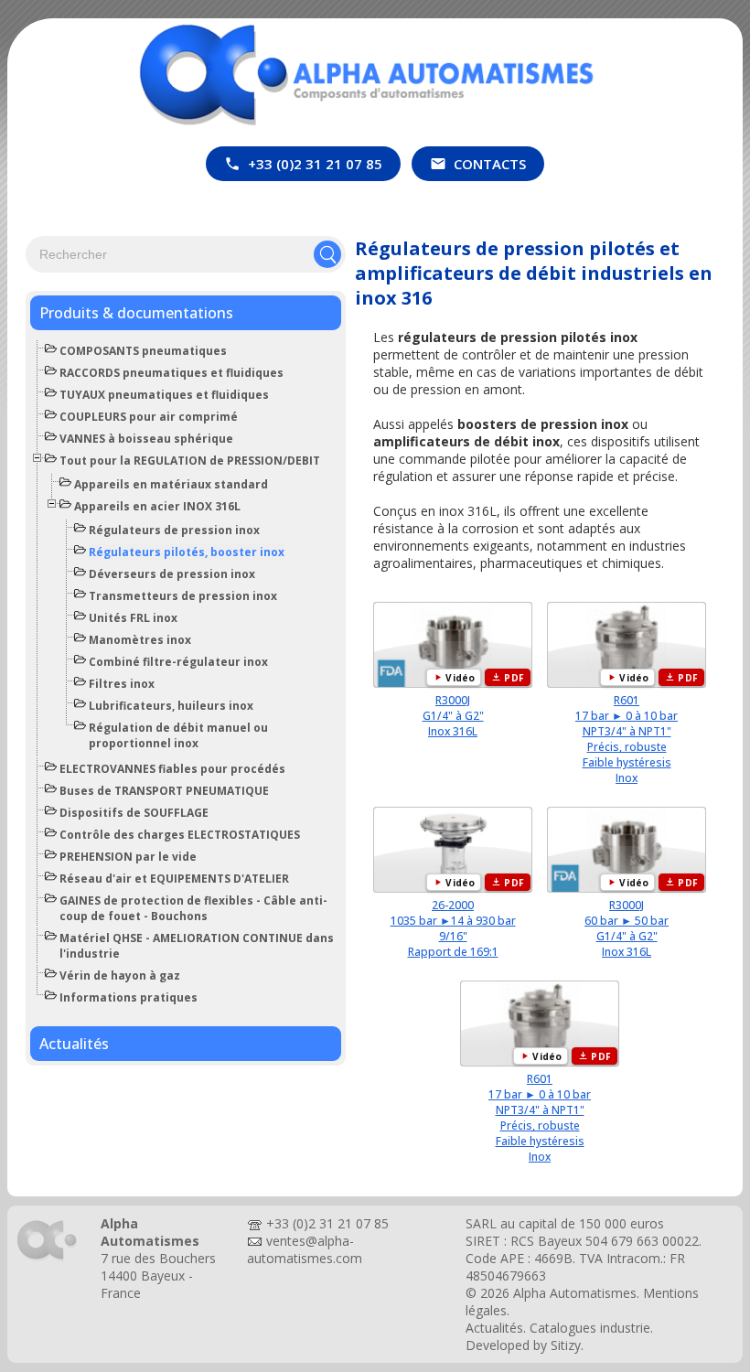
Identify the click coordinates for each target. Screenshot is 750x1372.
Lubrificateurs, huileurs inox (171, 705)
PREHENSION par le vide (128, 856)
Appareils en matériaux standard (171, 484)
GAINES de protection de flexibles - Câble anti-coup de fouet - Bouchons (193, 908)
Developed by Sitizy (523, 1345)
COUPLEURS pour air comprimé (148, 416)
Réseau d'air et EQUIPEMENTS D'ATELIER (174, 878)
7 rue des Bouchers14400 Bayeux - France (158, 1275)
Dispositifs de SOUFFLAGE (134, 812)
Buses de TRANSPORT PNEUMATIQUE (164, 791)
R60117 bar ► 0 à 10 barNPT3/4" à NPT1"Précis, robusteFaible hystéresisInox (626, 739)
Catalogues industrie (590, 1327)
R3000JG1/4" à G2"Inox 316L (453, 715)
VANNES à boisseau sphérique (146, 438)
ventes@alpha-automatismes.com (304, 1249)
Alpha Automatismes (575, 1293)
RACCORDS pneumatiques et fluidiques (171, 373)
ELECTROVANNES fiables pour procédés (172, 769)
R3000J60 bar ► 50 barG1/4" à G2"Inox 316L (626, 928)
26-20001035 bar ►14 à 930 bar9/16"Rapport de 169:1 (453, 928)
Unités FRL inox (133, 618)
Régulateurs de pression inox (174, 530)
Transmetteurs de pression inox (183, 596)
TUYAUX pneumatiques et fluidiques (164, 394)
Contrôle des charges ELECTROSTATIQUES (179, 834)
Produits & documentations (136, 313)
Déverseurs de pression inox (172, 574)
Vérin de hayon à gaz (119, 975)
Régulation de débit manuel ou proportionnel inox (178, 735)
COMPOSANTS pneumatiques (143, 351)
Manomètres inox (140, 640)
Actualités (74, 1044)
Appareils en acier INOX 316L (157, 506)
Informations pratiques (128, 997)
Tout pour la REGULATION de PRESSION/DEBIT (189, 460)
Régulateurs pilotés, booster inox (186, 552)
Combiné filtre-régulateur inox (178, 662)
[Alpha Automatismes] (47, 1260)
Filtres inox (122, 683)
